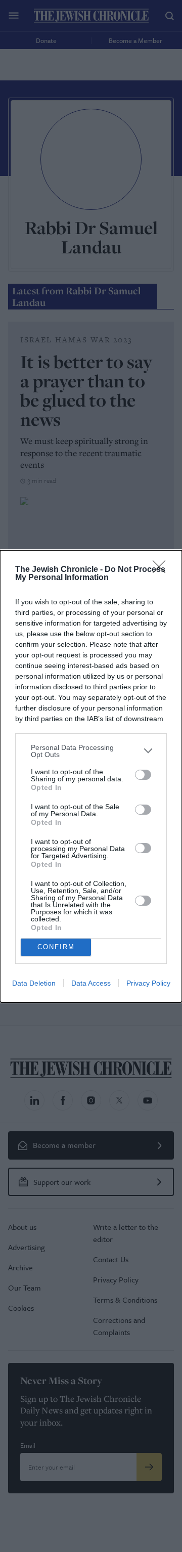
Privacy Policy (148, 983)
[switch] (143, 775)
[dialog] (91, 776)
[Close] (162, 570)
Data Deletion (34, 983)
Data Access (91, 983)
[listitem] (91, 751)
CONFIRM (56, 947)
